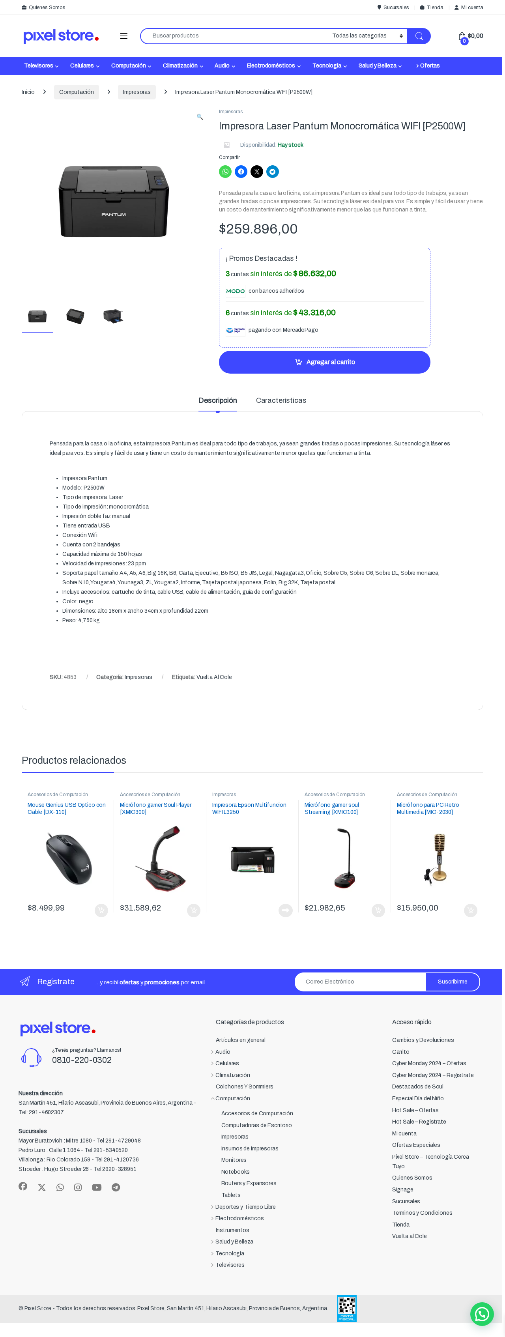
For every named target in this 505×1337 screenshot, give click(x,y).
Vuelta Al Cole (214, 677)
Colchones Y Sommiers (244, 1087)
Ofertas (430, 66)
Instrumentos (232, 1230)
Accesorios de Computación (58, 794)
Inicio (28, 92)
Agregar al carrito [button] (98, 910)
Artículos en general (241, 1040)
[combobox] (234, 36)
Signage (402, 1190)
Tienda (435, 7)
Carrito (401, 1052)
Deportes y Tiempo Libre (245, 1207)
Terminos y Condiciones (422, 1213)
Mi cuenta (472, 7)
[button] (199, 117)
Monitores (234, 1160)
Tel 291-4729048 (119, 1141)
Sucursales (396, 7)
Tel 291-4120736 (117, 1160)
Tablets (231, 1195)
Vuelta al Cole (409, 1236)
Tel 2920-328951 (115, 1169)
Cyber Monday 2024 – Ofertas (429, 1063)
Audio (222, 66)
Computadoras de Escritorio (256, 1125)
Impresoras (137, 92)
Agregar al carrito (331, 362)
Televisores (38, 66)
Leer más (286, 910)
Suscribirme (453, 982)
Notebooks (235, 1172)
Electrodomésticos (271, 66)
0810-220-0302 (82, 1060)
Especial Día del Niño (418, 1098)
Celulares (82, 66)
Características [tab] (281, 400)
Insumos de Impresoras (250, 1149)
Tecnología (326, 66)
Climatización (180, 66)
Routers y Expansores (249, 1183)
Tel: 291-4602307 (41, 1112)
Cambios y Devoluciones (423, 1040)
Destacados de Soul (417, 1087)
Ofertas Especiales (416, 1145)
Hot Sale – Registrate (419, 1122)
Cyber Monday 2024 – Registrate (433, 1075)
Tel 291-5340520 (106, 1150)
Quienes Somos (47, 7)
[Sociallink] (23, 1186)
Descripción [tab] (217, 400)
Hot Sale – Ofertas (415, 1110)
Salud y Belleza (378, 66)
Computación (128, 66)
